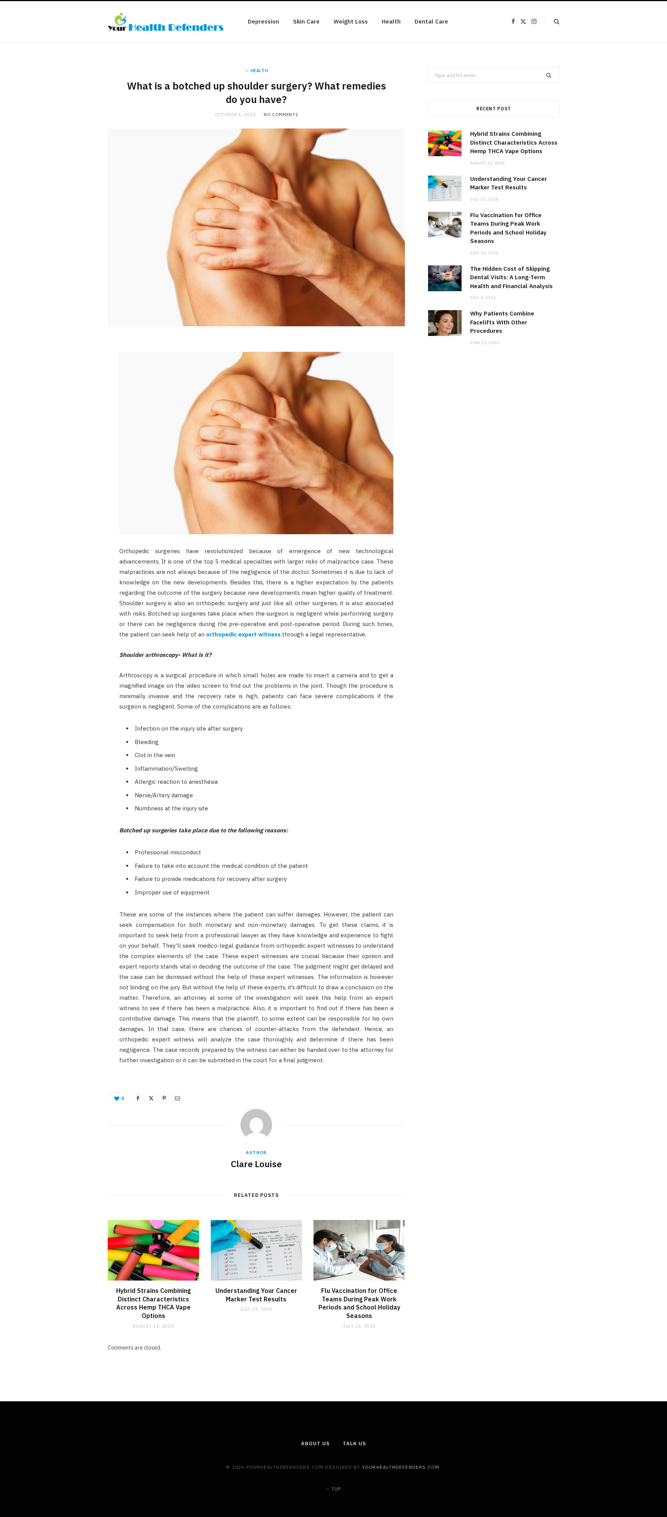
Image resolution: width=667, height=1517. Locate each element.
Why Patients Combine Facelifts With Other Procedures (502, 322)
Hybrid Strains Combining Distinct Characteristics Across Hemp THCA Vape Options (153, 1303)
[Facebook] (71, 371)
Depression (263, 21)
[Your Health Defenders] (165, 22)
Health (391, 21)
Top (335, 1489)
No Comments (281, 114)
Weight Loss (351, 21)
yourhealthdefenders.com (401, 1467)
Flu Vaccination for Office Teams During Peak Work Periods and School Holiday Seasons (359, 1303)
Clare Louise (256, 1163)
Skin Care (306, 21)
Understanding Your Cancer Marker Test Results (256, 1295)
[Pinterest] (71, 411)
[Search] (552, 21)
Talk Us (354, 1443)
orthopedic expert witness (243, 634)
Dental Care (431, 21)
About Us (315, 1443)
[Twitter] (71, 391)
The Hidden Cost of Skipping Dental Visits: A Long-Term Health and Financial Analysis (511, 277)
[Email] (71, 430)
